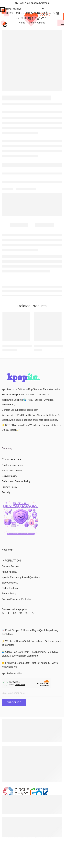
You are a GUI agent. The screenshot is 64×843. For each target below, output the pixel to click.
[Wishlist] (27, 315)
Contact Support (10, 566)
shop (31, 22)
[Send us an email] (14, 612)
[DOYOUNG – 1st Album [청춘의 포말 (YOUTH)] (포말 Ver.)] (32, 60)
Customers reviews (12, 465)
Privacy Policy (9, 487)
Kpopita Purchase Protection (17, 599)
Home (22, 22)
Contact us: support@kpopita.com (20, 410)
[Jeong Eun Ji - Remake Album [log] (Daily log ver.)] (16, 326)
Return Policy (9, 593)
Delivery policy (9, 476)
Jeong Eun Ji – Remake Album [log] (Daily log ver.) (29, 345)
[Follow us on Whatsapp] (33, 613)
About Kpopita (9, 572)
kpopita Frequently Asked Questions (21, 577)
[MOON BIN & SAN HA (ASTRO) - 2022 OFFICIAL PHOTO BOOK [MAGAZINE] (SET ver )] (48, 326)
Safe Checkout (10, 582)
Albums (41, 22)
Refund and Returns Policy (16, 481)
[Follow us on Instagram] (26, 612)
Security (6, 492)
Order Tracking (10, 588)
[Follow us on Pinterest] (20, 613)
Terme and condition (12, 470)
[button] (26, 341)
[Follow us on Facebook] (8, 613)
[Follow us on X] (3, 613)
